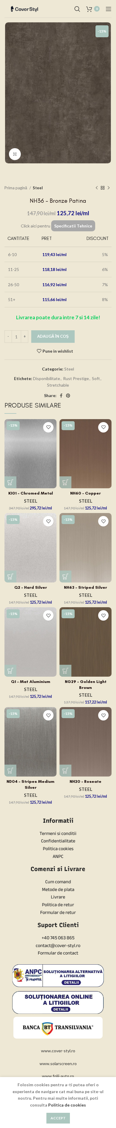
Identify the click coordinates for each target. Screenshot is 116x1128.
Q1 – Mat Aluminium (30, 681)
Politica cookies (58, 848)
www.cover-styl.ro (58, 1050)
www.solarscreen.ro (58, 1063)
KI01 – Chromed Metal (30, 493)
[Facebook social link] (61, 395)
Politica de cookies (67, 1104)
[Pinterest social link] (68, 395)
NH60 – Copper (85, 493)
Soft (96, 378)
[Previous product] (97, 188)
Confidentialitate (58, 840)
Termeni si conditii (58, 833)
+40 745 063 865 (58, 937)
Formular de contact (58, 952)
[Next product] (109, 188)
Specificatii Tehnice (73, 225)
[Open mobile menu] (109, 9)
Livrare (58, 896)
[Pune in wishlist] (48, 427)
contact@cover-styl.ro (58, 945)
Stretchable (58, 385)
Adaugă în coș (53, 336)
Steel (38, 187)
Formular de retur (58, 912)
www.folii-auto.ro (58, 1076)
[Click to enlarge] (15, 154)
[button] (10, 482)
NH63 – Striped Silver (85, 587)
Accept (58, 1118)
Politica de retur (58, 904)
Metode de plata (58, 889)
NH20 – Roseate (85, 781)
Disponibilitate (46, 378)
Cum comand (58, 881)
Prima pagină (16, 187)
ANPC (58, 856)
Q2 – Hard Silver (30, 587)
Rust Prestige (76, 378)
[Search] (77, 9)
